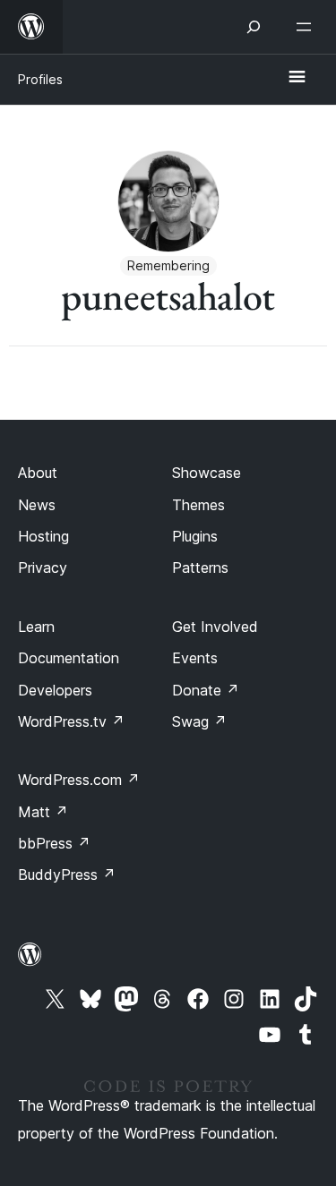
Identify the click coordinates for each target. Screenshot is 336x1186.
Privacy (42, 567)
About (37, 473)
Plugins (195, 536)
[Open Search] (253, 27)
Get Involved (215, 627)
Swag (199, 721)
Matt (43, 812)
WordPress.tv (71, 721)
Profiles (40, 79)
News (37, 505)
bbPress (54, 843)
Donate (205, 690)
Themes (198, 505)
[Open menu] (307, 27)
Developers (55, 690)
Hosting (43, 536)
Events (195, 658)
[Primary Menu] (296, 78)
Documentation (68, 658)
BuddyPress (67, 874)
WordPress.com (79, 780)
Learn (36, 627)
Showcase (206, 473)
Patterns (200, 567)
